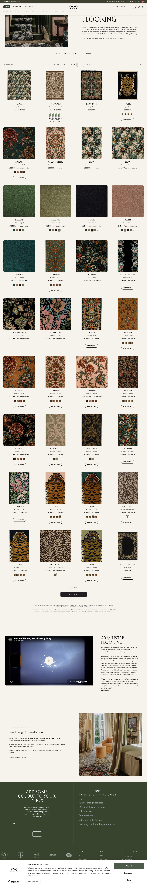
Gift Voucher (85, 811)
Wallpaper (7, 12)
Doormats (87, 53)
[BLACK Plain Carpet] (20, 230)
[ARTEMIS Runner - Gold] (57, 285)
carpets (84, 605)
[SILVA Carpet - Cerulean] (128, 143)
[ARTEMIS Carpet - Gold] (21, 172)
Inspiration (17, 6)
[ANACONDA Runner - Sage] (55, 430)
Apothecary (72, 12)
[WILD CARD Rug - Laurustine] (56, 117)
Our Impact (83, 859)
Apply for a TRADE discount (116, 1)
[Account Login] (139, 7)
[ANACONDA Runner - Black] (54, 459)
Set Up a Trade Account (91, 819)
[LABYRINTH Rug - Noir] (92, 85)
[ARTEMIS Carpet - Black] (15, 172)
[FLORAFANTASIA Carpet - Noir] (19, 314)
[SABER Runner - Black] (54, 517)
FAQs (131, 1)
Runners (66, 53)
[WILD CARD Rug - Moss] (59, 117)
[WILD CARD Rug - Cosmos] (53, 117)
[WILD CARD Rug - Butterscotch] (55, 85)
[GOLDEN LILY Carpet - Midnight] (92, 256)
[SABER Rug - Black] (128, 85)
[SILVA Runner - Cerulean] (92, 143)
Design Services (119, 6)
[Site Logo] (73, 6)
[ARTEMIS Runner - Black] (51, 285)
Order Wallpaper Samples (92, 806)
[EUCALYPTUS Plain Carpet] (23, 230)
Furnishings (59, 12)
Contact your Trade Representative (97, 824)
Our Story (82, 856)
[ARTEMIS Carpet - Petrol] (19, 143)
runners (90, 605)
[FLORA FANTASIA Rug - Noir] (128, 546)
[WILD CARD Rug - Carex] (50, 117)
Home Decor (46, 12)
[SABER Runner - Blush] (55, 488)
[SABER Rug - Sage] (122, 114)
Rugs (58, 53)
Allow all (129, 866)
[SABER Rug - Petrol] (125, 114)
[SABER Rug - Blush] (131, 114)
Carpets (77, 53)
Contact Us (104, 859)
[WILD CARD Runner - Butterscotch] (128, 488)
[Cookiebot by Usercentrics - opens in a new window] (14, 881)
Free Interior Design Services (11, 1)
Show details (33, 882)
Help (127, 1)
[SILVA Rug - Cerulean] (19, 85)
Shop (7, 6)
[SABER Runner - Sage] (51, 517)
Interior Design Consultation (86, 611)
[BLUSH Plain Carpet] (17, 230)
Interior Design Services (91, 802)
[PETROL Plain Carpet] (14, 230)
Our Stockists (86, 815)
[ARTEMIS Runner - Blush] (54, 285)
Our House (29, 6)
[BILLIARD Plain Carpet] (19, 201)
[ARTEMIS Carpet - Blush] (18, 172)
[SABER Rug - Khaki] (128, 114)
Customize (128, 873)
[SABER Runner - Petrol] (57, 517)
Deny (129, 880)
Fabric (17, 12)
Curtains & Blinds (30, 12)
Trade (129, 6)
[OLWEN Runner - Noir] (92, 314)
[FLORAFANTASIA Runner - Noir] (128, 256)
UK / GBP (137, 1)
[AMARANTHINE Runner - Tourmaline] (55, 143)
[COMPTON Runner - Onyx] (19, 488)
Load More (73, 594)
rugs (96, 605)
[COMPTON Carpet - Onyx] (55, 314)
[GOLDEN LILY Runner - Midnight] (128, 430)
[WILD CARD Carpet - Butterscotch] (55, 546)
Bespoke (106, 611)
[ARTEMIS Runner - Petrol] (55, 256)
